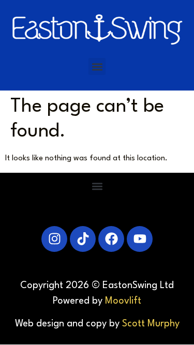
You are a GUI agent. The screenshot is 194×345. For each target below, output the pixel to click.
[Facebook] (111, 239)
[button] (97, 66)
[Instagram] (54, 239)
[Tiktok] (83, 239)
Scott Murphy (151, 323)
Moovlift (123, 301)
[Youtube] (140, 239)
